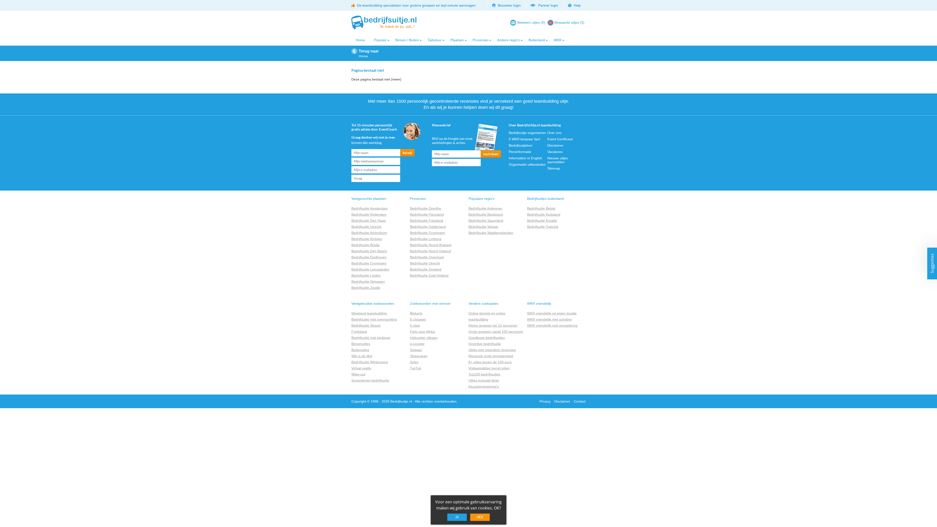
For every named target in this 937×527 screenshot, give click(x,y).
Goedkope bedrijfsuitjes (486, 338)
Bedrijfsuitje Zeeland (425, 269)
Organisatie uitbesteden (527, 164)
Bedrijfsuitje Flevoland (427, 214)
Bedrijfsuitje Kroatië (542, 221)
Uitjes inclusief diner (483, 380)
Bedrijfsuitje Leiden (366, 275)
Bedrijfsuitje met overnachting (374, 319)
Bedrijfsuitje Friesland (426, 221)
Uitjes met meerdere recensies (492, 350)
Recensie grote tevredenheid (490, 356)
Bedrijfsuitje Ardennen (485, 208)
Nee (480, 517)
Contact (580, 401)
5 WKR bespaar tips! (524, 139)
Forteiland (359, 332)
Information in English (525, 158)
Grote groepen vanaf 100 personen (495, 332)
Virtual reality (361, 368)
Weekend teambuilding (369, 313)
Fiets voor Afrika (422, 332)
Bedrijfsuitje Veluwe (483, 227)
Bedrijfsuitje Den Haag (368, 221)
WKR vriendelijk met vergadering (552, 325)
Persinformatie (520, 152)
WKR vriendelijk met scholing (549, 319)
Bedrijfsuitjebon (520, 145)
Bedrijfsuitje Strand (365, 325)
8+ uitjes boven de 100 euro (490, 362)
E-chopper (418, 319)
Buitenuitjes (360, 350)
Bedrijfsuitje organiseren (527, 133)
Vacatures (555, 152)
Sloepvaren (419, 356)
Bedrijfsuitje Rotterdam (369, 214)
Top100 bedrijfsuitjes (484, 374)
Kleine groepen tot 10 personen (492, 325)
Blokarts (416, 313)
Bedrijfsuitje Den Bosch (369, 251)
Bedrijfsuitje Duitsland (543, 214)
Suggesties (932, 264)
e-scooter (417, 344)
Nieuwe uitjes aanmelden (557, 160)
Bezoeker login (509, 5)
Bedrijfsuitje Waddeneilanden (490, 233)
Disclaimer (555, 145)
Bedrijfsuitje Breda (365, 245)
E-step (415, 325)
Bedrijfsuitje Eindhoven (369, 257)
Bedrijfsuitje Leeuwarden (370, 269)
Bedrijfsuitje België (541, 208)
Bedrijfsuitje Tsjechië (542, 227)
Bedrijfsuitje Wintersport (369, 362)
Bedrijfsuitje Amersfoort (369, 233)
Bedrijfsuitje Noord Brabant (430, 245)
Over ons (554, 133)
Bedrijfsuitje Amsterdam (369, 208)
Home (360, 40)
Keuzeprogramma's (483, 386)
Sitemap (553, 168)
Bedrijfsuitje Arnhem (366, 239)
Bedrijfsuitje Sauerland (485, 221)
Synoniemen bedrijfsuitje (370, 380)
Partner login (547, 5)
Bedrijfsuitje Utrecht (366, 227)
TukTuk (415, 368)
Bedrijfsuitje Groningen (369, 263)
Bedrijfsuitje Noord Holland (430, 251)
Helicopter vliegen (424, 338)
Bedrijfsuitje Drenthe (425, 208)
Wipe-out (358, 374)
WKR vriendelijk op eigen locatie (552, 313)
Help (577, 5)
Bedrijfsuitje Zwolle (365, 288)
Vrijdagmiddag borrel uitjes (488, 368)
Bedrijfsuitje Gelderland (428, 227)
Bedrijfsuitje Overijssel (427, 257)
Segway (416, 350)
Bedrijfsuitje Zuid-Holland (429, 275)
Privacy (545, 401)
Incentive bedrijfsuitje (484, 344)
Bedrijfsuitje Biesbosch (485, 214)
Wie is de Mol (361, 356)
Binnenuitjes (360, 344)
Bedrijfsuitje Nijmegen (368, 282)
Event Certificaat (560, 139)
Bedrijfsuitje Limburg (425, 239)
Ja (457, 517)
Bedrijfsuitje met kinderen (370, 338)
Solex (414, 362)
